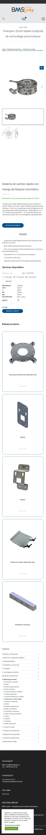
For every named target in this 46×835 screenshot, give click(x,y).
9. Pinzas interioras (9, 689)
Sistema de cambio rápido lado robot (23, 562)
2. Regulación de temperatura (11, 734)
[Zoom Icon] (42, 68)
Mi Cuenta (5, 794)
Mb (26, 277)
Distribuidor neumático (22, 625)
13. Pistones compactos (10, 701)
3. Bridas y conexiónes (10, 709)
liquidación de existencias (10, 676)
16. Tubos (6, 716)
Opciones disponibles (12, 225)
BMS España (6, 806)
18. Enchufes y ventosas (10, 682)
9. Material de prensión (13, 49)
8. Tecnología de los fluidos (10, 672)
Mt (14, 277)
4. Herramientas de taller (9, 741)
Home (20, 27)
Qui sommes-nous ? (8, 779)
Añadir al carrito (12, 311)
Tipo (23, 273)
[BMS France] (23, 10)
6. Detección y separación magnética (13, 657)
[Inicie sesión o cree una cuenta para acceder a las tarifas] (18, 300)
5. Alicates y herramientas (10, 654)
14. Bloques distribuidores (11, 706)
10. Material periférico (8, 661)
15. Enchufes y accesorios (11, 711)
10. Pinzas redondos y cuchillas (12, 692)
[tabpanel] (23, 87)
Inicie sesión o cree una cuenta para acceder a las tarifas (20, 198)
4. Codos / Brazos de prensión (12, 714)
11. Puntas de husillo (8, 727)
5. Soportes (6, 719)
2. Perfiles (6, 704)
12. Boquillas (6, 668)
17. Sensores (7, 721)
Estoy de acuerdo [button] (11, 829)
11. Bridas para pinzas (10, 694)
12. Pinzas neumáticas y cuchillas (13, 697)
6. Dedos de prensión (9, 724)
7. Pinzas (6, 684)
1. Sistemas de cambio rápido (12, 699)
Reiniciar (8, 281)
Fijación (22, 437)
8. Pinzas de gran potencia (11, 687)
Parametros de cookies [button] (12, 825)
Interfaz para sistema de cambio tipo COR (22, 375)
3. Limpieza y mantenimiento (10, 738)
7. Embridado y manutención (10, 665)
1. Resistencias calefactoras (10, 730)
